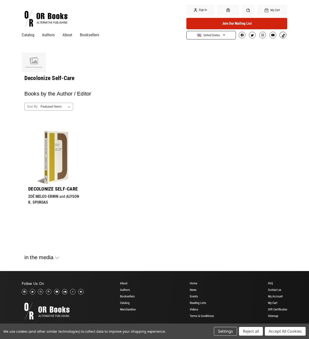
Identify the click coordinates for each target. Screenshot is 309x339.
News (193, 290)
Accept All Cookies (285, 331)
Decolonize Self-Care (53, 188)
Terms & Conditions (202, 316)
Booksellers (89, 34)
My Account (275, 296)
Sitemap (273, 316)
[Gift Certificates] (228, 10)
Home (193, 283)
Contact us (274, 290)
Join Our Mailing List (237, 23)
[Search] (248, 10)
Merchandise (128, 309)
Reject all (251, 331)
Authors (48, 34)
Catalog (28, 34)
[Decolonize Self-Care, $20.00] (55, 157)
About (67, 34)
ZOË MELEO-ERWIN (43, 196)
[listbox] (56, 106)
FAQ (270, 283)
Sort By (32, 106)
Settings (225, 331)
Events (194, 296)
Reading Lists (198, 303)
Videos (194, 309)
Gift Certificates (277, 309)
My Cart (272, 303)
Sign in (202, 10)
